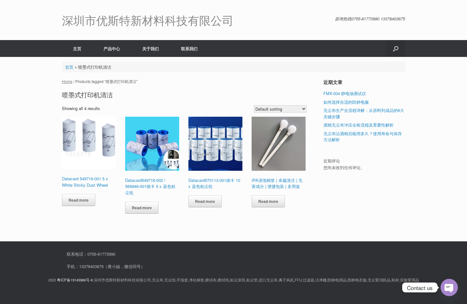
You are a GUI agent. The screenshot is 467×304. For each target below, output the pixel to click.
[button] (395, 48)
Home (67, 81)
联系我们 (189, 48)
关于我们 (150, 48)
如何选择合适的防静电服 (346, 102)
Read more (79, 200)
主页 (77, 48)
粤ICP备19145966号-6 (75, 279)
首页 (69, 67)
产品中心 (112, 48)
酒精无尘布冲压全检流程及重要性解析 (358, 125)
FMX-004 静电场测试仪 (344, 93)
